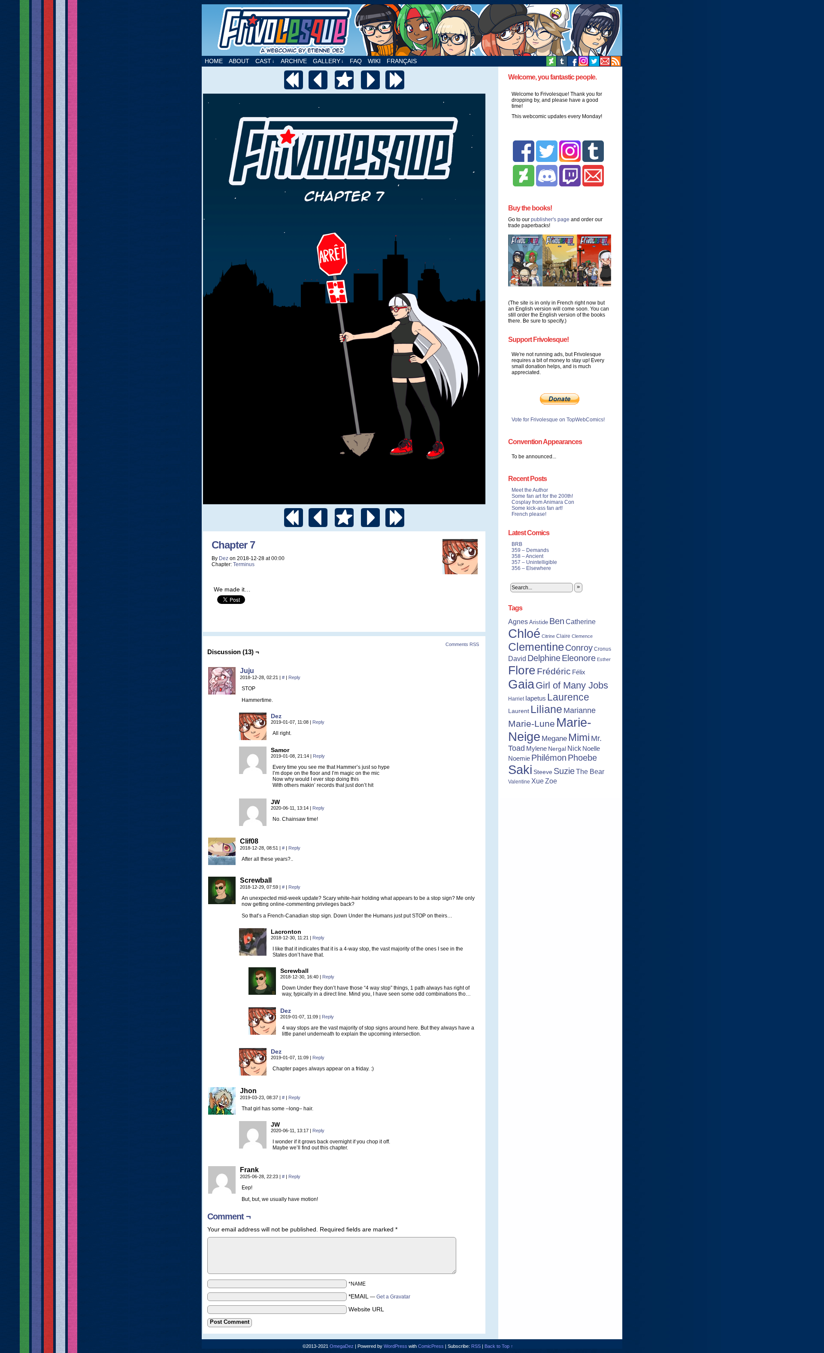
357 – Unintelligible (534, 562)
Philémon (548, 757)
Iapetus (535, 698)
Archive (294, 61)
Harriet (516, 699)
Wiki (374, 61)
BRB (517, 544)
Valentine (519, 782)
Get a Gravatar (393, 1297)
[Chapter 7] (344, 502)
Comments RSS (462, 644)
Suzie (564, 771)
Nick (574, 748)
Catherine (581, 621)
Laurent (518, 710)
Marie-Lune (531, 723)
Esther (604, 659)
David (517, 658)
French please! (529, 514)
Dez (223, 558)
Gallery (328, 61)
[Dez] (253, 737)
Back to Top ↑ (499, 1346)
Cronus (602, 649)
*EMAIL (379, 1296)
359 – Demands (530, 550)
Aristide (538, 622)
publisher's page (550, 219)
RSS (615, 61)
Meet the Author (530, 490)
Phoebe (582, 757)
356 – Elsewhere (531, 568)
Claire (563, 636)
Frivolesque (412, 30)
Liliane (546, 709)
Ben (556, 621)
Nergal (557, 748)
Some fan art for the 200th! (542, 496)
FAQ (356, 61)
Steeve (542, 772)
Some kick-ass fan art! (537, 508)
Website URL (366, 1309)
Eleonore (579, 658)
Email (605, 61)
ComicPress (431, 1346)
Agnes (518, 621)
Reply (294, 677)
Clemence (582, 636)
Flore (522, 670)
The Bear (590, 771)
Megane (554, 738)
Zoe (551, 781)
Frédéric (554, 671)
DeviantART (551, 61)
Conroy (579, 647)
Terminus (243, 564)
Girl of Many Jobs (572, 685)
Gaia (521, 684)
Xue (537, 781)
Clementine (536, 647)
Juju (247, 670)
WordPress (395, 1346)
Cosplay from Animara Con (543, 502)
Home (214, 61)
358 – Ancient (527, 556)
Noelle (591, 748)
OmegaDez (342, 1346)
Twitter (594, 61)
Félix (578, 672)
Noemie (519, 758)
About (239, 61)
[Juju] (222, 692)
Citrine (548, 636)
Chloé (524, 633)
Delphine (543, 658)
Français (402, 61)
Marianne (579, 710)
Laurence (568, 697)
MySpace (583, 61)
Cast (265, 61)
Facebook (572, 61)
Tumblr (562, 61)
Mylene (536, 748)
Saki (520, 770)
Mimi (579, 737)
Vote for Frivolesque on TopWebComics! (558, 420)
